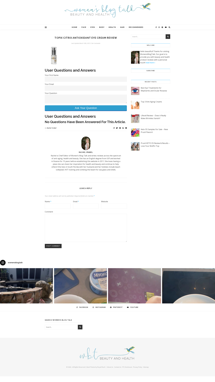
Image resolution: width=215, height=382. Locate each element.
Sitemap (146, 367)
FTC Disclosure (127, 367)
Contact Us (117, 367)
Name (48, 201)
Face (84, 27)
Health (112, 27)
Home (74, 27)
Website (104, 201)
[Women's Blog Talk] (107, 10)
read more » (150, 62)
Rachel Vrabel (51, 128)
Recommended (136, 27)
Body (101, 27)
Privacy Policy (137, 367)
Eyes (92, 27)
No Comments (95, 43)
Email (76, 201)
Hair (122, 27)
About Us (110, 367)
